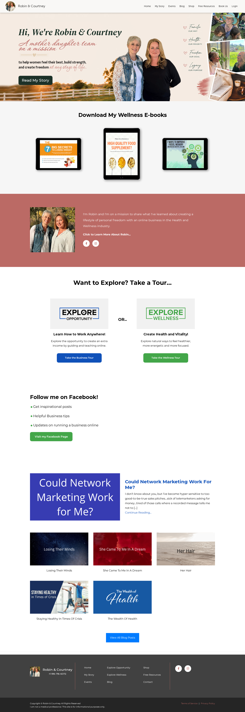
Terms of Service (189, 703)
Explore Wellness (116, 674)
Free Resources (206, 6)
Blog (182, 6)
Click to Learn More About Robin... (107, 234)
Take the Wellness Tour (166, 357)
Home (147, 6)
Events (172, 6)
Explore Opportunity (118, 667)
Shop (191, 6)
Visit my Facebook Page (51, 436)
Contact (148, 682)
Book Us (223, 6)
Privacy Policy (208, 703)
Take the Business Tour (79, 357)
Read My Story (35, 80)
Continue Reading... (138, 512)
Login (235, 6)
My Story (159, 6)
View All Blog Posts (122, 637)
